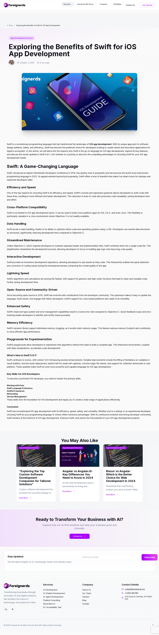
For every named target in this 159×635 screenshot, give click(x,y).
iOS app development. (100, 144)
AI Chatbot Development (54, 593)
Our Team (86, 593)
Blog (11, 25)
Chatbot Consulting (51, 600)
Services (66, 4)
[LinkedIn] (6, 609)
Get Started (147, 5)
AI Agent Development (53, 597)
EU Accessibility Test (52, 607)
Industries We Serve (85, 4)
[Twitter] (12, 609)
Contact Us (77, 536)
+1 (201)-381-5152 (131, 593)
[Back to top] (153, 625)
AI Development (50, 590)
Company (103, 4)
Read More (23, 498)
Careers (85, 597)
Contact (85, 604)
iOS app (34, 411)
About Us (86, 590)
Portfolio (117, 4)
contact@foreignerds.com (135, 589)
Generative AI (49, 604)
